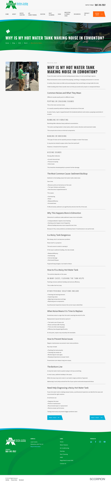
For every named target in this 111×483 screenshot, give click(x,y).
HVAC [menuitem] (59, 14)
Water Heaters (64, 445)
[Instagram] (100, 442)
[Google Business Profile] (91, 442)
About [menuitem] (14, 14)
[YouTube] (104, 442)
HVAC (61, 457)
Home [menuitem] (7, 14)
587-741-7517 (100, 5)
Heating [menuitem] (42, 14)
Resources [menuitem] (77, 14)
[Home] (17, 5)
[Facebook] (95, 442)
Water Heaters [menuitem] (22, 14)
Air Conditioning (64, 448)
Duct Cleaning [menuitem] (51, 14)
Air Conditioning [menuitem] (32, 14)
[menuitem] (7, 480)
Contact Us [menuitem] (86, 14)
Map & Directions (35, 446)
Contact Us (63, 463)
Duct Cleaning (64, 454)
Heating (62, 451)
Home (61, 442)
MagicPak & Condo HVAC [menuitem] (67, 14)
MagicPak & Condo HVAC (66, 460)
